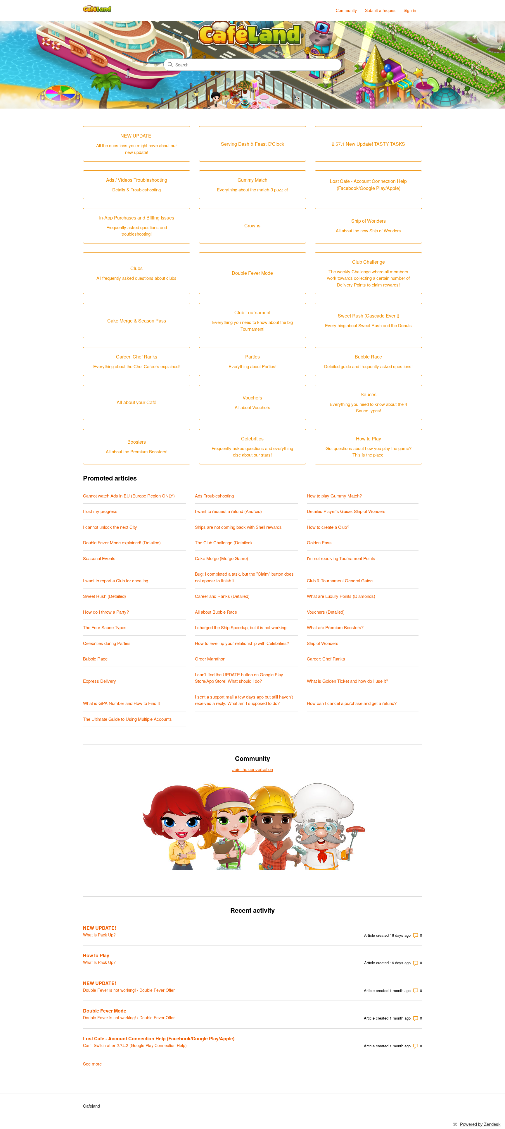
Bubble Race (95, 659)
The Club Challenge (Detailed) (223, 542)
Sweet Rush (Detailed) (104, 596)
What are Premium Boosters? (335, 627)
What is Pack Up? (99, 935)
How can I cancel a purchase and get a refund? (352, 703)
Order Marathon (210, 659)
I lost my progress (100, 511)
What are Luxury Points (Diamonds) (341, 596)
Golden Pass (319, 542)
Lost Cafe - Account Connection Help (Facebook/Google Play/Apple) (158, 1038)
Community (346, 10)
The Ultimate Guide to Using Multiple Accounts (127, 719)
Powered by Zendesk (480, 1124)
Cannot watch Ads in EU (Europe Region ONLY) (129, 496)
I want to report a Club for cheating (115, 580)
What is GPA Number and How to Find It (121, 703)
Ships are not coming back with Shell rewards (238, 527)
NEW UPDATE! (99, 927)
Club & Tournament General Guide (340, 580)
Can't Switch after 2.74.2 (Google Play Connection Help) (135, 1045)
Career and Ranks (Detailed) (222, 596)
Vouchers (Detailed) (326, 612)
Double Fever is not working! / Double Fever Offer (129, 990)
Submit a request (381, 10)
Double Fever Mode (104, 1010)
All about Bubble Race (216, 612)
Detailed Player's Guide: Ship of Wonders (346, 511)
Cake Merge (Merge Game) (221, 558)
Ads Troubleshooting (214, 496)
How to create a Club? (328, 527)
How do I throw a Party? (106, 612)
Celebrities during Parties (107, 643)
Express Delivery (99, 681)
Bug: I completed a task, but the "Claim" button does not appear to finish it (244, 577)
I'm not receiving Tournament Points (341, 558)
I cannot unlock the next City (110, 527)
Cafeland (91, 1106)
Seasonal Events (99, 558)
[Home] (98, 10)
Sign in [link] (410, 10)
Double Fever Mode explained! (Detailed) (122, 542)
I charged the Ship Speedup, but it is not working (240, 627)
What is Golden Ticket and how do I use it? (347, 681)
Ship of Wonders (322, 643)
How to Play (96, 955)
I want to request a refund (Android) (228, 511)
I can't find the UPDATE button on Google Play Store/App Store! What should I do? (239, 677)
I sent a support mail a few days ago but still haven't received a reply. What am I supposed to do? (244, 700)
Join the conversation (252, 769)
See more (92, 1064)
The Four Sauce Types (105, 627)
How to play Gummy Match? (334, 496)
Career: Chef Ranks (326, 659)
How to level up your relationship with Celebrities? (242, 643)
